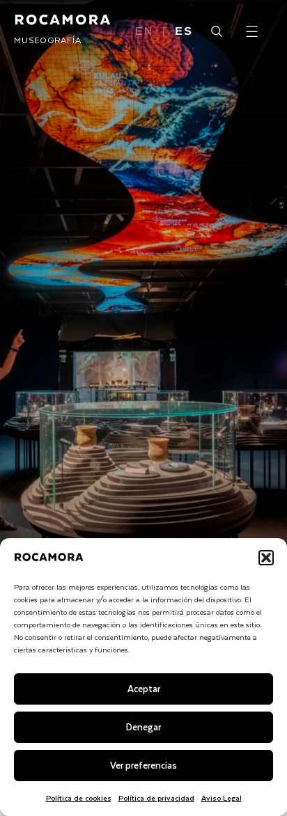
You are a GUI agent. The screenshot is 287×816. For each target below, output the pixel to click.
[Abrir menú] (252, 32)
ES (184, 32)
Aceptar (143, 688)
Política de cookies (78, 797)
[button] (266, 558)
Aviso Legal (221, 797)
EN (144, 32)
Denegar (143, 726)
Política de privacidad (156, 797)
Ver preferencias (143, 765)
